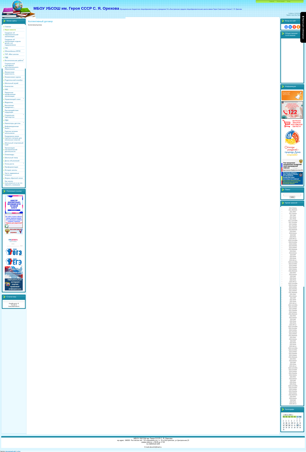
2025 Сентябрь (292, 385)
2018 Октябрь (293, 242)
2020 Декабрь (293, 288)
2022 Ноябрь (293, 330)
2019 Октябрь (293, 263)
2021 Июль (293, 301)
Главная (271, 1)
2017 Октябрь (293, 222)
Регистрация (280, 1)
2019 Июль (293, 258)
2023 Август (293, 346)
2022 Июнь (293, 321)
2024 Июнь (293, 364)
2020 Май (293, 276)
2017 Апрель (293, 213)
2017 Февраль (293, 209)
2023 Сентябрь (292, 348)
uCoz (18, 451)
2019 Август (293, 260)
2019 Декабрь (293, 267)
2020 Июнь (293, 278)
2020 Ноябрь (293, 287)
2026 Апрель (293, 398)
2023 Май (293, 340)
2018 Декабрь (293, 245)
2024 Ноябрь (293, 371)
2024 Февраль (293, 357)
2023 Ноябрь (293, 351)
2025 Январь (293, 375)
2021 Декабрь (293, 310)
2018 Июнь (293, 236)
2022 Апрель (293, 317)
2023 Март (293, 337)
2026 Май (293, 400)
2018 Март (293, 231)
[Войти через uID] (286, 27)
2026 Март (293, 396)
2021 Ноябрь (293, 308)
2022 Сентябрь (292, 326)
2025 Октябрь (293, 387)
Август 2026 (288, 414)
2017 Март (293, 211)
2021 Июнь (293, 299)
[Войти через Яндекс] (294, 27)
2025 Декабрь (293, 391)
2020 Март (293, 272)
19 (289, 425)
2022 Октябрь (293, 328)
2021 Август (293, 303)
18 (286, 425)
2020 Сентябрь (292, 283)
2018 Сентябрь (292, 240)
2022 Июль (293, 322)
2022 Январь (293, 312)
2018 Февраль (293, 229)
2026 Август (293, 403)
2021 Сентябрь (292, 305)
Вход (288, 1)
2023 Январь (293, 333)
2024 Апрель (293, 360)
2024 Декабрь (293, 373)
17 (283, 425)
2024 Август (293, 366)
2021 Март (293, 294)
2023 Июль (293, 344)
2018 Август (293, 238)
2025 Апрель (293, 378)
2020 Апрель (293, 274)
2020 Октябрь (293, 285)
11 (286, 423)
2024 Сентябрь (292, 367)
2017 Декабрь (293, 226)
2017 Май (293, 215)
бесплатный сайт (10, 451)
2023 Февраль (293, 335)
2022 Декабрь (293, 331)
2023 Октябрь (293, 349)
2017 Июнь (293, 217)
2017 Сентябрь (292, 220)
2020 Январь (293, 269)
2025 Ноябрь (293, 389)
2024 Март (293, 358)
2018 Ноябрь (293, 243)
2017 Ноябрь (293, 224)
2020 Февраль (293, 270)
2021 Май (293, 297)
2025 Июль (293, 384)
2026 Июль (293, 401)
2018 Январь (293, 227)
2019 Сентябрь (292, 261)
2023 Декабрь (293, 353)
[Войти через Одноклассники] (298, 27)
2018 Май (293, 235)
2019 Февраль (293, 249)
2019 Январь (293, 247)
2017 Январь (293, 208)
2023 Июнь (293, 342)
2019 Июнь (293, 256)
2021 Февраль (293, 292)
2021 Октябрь (293, 306)
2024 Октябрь (293, 369)
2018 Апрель (293, 233)
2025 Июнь (293, 382)
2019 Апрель (293, 252)
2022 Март (293, 315)
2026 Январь (293, 392)
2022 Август (293, 324)
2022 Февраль (293, 313)
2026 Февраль (293, 394)
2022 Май (293, 319)
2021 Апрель (293, 296)
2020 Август (293, 281)
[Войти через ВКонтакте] (290, 27)
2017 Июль (293, 218)
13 (292, 423)
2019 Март (293, 251)
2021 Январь (293, 290)
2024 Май (293, 362)
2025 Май (293, 380)
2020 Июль (293, 279)
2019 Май (293, 254)
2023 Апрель (293, 339)
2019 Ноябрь (293, 265)
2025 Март (293, 376)
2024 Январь (293, 355)
